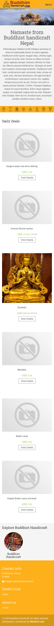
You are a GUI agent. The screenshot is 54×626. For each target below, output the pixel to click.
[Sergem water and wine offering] (27, 144)
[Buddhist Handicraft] (13, 541)
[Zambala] (27, 277)
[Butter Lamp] (27, 414)
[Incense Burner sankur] (27, 207)
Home (5, 594)
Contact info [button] (11, 568)
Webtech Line (37, 621)
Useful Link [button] (11, 589)
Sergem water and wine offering (22, 166)
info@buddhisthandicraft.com (19, 581)
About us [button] (9, 602)
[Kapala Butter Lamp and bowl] (27, 477)
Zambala (21, 307)
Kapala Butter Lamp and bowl (21, 498)
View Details (27, 177)
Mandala (22, 369)
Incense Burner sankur (22, 228)
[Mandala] (27, 348)
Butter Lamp (22, 436)
